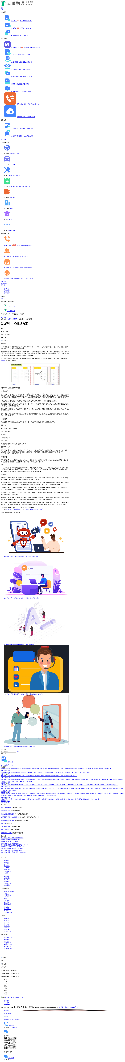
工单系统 (14, 128)
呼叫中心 (14, 21)
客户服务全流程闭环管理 (20, 256)
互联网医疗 (26, 186)
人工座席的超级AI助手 (22, 84)
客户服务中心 (8, 256)
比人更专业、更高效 (24, 54)
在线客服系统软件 (6, 807)
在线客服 (14, 28)
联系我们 (7, 292)
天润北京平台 (11, 306)
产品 (2, 9)
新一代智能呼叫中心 (26, 21)
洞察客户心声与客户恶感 (24, 76)
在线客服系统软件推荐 (7, 820)
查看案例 (3, 770)
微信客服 (7, 864)
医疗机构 (11, 186)
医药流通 (17, 186)
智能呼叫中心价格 (6, 833)
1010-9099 (14, 1027)
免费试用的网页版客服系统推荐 (10, 817)
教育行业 (10, 219)
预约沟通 (11, 1058)
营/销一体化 (7, 245)
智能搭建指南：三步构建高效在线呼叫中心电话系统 (19, 746)
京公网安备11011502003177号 (14, 997)
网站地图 (7, 1004)
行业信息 (7, 290)
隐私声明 (7, 1000)
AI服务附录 (7, 943)
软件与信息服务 (14, 153)
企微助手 (14, 136)
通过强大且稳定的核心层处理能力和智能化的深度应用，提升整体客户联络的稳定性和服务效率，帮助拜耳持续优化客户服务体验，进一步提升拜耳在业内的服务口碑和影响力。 (59, 768)
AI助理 (13, 84)
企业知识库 (14, 62)
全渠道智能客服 (9, 278)
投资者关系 (4, 283)
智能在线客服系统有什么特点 (34, 509)
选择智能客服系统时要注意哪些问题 (11, 845)
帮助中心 (7, 941)
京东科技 (3, 785)
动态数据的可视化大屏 (24, 91)
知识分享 (14, 319)
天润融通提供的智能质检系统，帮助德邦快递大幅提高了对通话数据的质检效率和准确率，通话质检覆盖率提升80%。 (41, 776)
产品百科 (7, 929)
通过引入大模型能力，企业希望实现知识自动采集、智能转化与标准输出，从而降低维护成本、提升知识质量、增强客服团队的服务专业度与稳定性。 (55, 799)
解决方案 (3, 139)
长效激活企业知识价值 (25, 62)
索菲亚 (3, 793)
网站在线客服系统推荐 (7, 814)
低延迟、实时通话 (22, 35)
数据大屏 (14, 91)
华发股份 (3, 779)
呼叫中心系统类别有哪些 (8, 839)
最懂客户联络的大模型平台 (32, 47)
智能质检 (14, 69)
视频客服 (14, 35)
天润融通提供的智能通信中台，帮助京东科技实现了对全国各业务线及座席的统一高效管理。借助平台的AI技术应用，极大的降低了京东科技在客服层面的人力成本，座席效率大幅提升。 (62, 785)
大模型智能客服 (5, 811)
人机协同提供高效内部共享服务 (22, 267)
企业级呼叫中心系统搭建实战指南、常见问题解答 (19, 644)
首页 (2, 7)
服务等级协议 (8, 937)
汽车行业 (12, 164)
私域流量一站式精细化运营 (25, 136)
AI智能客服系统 (5, 826)
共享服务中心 (8, 267)
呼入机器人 (20, 104)
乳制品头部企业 (5, 799)
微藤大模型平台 (16, 47)
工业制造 (10, 175)
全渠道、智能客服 (25, 28)
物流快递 (12, 197)
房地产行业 (13, 208)
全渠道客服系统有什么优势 (9, 838)
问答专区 (7, 927)
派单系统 (7, 885)
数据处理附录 (8, 945)
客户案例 (3, 281)
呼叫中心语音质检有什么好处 (9, 847)
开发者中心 (7, 946)
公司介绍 (7, 288)
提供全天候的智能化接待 (31, 104)
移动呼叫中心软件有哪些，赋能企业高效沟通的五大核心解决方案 (24, 694)
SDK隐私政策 (8, 948)
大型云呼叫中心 (5, 829)
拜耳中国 (3, 768)
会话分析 (14, 76)
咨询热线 (11, 1025)
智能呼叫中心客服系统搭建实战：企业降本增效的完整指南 (21, 598)
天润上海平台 (11, 311)
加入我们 (7, 293)
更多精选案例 (5, 802)
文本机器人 (14, 54)
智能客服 (19, 117)
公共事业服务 (11, 230)
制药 (21, 186)
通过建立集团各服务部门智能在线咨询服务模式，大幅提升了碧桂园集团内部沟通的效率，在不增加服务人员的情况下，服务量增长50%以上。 (50, 772)
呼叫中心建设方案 (6, 841)
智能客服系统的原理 (7, 843)
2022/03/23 (22, 847)
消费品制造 (16, 175)
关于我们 (3, 285)
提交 (18, 751)
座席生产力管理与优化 (24, 69)
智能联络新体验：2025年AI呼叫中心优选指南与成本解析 (21, 557)
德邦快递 (3, 776)
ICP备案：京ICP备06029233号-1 (68, 1007)
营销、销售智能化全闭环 (24, 245)
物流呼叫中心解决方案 (13, 509)
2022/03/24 (20, 838)
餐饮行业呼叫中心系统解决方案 (10, 852)
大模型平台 (7, 883)
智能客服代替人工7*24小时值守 (23, 278)
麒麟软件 (3, 788)
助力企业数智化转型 (28, 117)
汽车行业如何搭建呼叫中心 (9, 848)
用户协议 (7, 1002)
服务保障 (7, 939)
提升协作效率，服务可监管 (25, 128)
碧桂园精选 (4, 772)
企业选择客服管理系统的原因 (9, 850)
